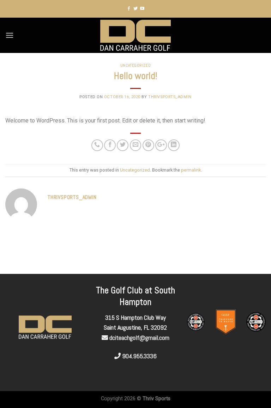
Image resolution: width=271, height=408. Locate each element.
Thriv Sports (156, 399)
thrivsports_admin (170, 97)
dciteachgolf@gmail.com (139, 338)
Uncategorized (135, 65)
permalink (191, 170)
